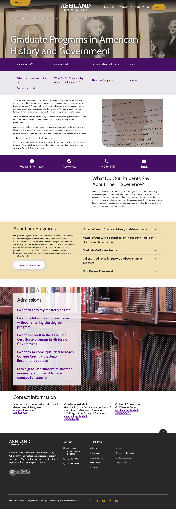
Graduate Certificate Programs (102, 250)
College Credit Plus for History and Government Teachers (112, 261)
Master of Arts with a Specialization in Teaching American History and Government (118, 240)
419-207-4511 (71, 419)
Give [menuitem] (147, 7)
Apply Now (69, 166)
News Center (94, 463)
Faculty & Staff (25, 64)
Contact (67, 442)
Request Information (32, 166)
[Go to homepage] (19, 445)
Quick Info (95, 442)
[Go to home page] (76, 7)
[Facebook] (97, 500)
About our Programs (102, 80)
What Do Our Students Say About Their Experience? (68, 80)
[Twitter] (90, 500)
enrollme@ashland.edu (127, 410)
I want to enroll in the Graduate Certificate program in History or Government (42, 339)
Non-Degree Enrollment (98, 271)
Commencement (96, 458)
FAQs (132, 64)
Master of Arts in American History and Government (115, 229)
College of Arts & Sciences (37, 18)
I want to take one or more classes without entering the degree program (44, 322)
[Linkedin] (116, 500)
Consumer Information (125, 453)
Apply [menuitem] (159, 7)
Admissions (135, 80)
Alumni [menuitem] (110, 7)
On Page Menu (158, 505)
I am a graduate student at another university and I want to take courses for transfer (44, 373)
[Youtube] (103, 500)
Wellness (119, 448)
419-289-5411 (107, 166)
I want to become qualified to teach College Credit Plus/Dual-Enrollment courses (45, 356)
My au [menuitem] (136, 7)
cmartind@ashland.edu (76, 416)
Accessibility (94, 467)
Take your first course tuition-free (32, 80)
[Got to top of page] (163, 433)
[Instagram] (109, 500)
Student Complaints (124, 458)
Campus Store (121, 463)
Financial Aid (61, 64)
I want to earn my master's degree (44, 310)
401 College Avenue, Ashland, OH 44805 (73, 451)
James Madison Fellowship (106, 64)
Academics (19, 18)
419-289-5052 (123, 413)
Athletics (93, 448)
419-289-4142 (72, 459)
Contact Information (27, 88)
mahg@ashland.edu (23, 410)
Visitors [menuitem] (123, 7)
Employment (94, 453)
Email (144, 166)
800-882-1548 (72, 463)
